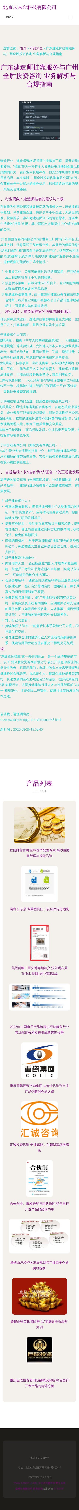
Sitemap (59, 1488)
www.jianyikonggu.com (29, 1483)
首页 (23, 48)
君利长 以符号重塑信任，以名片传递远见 (39, 909)
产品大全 (36, 48)
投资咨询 (50, 1483)
